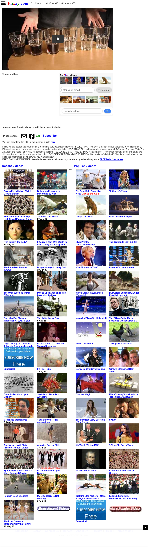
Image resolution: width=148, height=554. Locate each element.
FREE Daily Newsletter (111, 159)
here (53, 142)
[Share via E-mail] (24, 136)
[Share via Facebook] (32, 136)
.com (18, 3)
